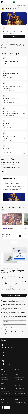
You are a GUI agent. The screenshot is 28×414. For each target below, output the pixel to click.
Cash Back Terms (19, 391)
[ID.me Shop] (4, 2)
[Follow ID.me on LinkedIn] (6, 402)
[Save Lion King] (19, 8)
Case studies (4, 371)
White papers (4, 377)
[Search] (22, 2)
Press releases (4, 379)
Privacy (3, 388)
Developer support (19, 377)
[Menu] (25, 2)
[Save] (19, 215)
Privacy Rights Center (20, 385)
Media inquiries (18, 379)
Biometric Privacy (5, 393)
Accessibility (4, 385)
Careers (17, 371)
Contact (17, 374)
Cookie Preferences (20, 388)
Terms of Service (5, 391)
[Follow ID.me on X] (2, 402)
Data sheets (4, 374)
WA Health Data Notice (20, 393)
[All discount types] (14, 2)
